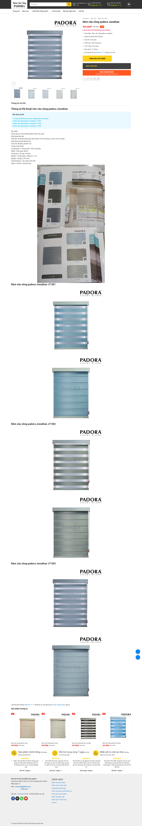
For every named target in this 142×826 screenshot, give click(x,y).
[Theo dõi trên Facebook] (13, 798)
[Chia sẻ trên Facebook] (84, 79)
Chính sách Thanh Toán (59, 785)
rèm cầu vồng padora (58, 705)
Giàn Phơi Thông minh (40, 11)
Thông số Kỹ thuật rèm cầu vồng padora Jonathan (30, 118)
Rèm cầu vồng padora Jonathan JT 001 (27, 121)
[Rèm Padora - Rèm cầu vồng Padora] (19, 4)
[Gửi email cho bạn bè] (91, 79)
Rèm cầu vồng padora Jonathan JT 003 (27, 126)
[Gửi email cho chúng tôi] (17, 798)
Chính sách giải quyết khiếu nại (62, 791)
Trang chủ (16, 11)
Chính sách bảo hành (58, 782)
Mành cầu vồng (102, 18)
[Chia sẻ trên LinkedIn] (98, 79)
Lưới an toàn (56, 11)
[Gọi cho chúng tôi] (22, 798)
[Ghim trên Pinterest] (95, 79)
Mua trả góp (91, 66)
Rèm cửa (25, 11)
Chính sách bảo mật (58, 797)
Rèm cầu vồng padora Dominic (111, 743)
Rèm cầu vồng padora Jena (19, 743)
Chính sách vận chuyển (59, 794)
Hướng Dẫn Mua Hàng (59, 788)
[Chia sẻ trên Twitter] (88, 79)
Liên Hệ (81, 11)
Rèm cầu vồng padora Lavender (81, 743)
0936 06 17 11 (100, 52)
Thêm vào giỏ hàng (97, 59)
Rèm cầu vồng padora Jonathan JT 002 (27, 123)
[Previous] (15, 52)
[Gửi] (69, 4)
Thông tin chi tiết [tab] (18, 103)
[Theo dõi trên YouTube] (26, 798)
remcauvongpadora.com (23, 786)
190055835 (20, 794)
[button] (129, 4)
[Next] (76, 52)
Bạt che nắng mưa (69, 11)
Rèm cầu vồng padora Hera (50, 743)
